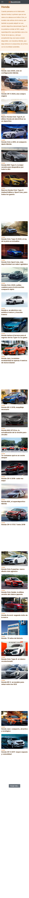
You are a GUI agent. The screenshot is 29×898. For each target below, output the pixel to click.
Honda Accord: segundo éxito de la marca (14, 616)
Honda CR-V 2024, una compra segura (13, 95)
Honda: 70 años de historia (12, 638)
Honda (3, 69)
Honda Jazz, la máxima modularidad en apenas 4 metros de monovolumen (14, 360)
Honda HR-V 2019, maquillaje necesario (12, 408)
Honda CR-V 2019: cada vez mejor (12, 480)
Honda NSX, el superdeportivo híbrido (13, 503)
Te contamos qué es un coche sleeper (13, 456)
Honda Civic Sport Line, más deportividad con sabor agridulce (14, 263)
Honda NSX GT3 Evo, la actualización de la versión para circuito (13, 432)
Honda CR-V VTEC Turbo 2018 (13, 525)
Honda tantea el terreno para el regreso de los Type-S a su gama (14, 336)
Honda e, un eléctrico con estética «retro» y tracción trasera (12, 312)
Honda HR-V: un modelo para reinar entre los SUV (12, 683)
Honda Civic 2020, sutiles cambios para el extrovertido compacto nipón (12, 287)
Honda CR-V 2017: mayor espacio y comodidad (14, 753)
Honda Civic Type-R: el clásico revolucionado (13, 660)
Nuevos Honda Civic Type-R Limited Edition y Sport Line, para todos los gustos (14, 192)
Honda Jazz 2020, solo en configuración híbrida (11, 72)
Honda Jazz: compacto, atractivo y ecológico (14, 730)
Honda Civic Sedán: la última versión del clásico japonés (12, 593)
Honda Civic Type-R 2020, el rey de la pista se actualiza (14, 240)
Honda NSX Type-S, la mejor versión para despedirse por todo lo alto (12, 167)
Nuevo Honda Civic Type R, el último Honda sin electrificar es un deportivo (13, 119)
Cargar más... (14, 786)
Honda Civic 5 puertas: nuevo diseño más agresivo (13, 570)
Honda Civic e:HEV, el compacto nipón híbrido (14, 143)
